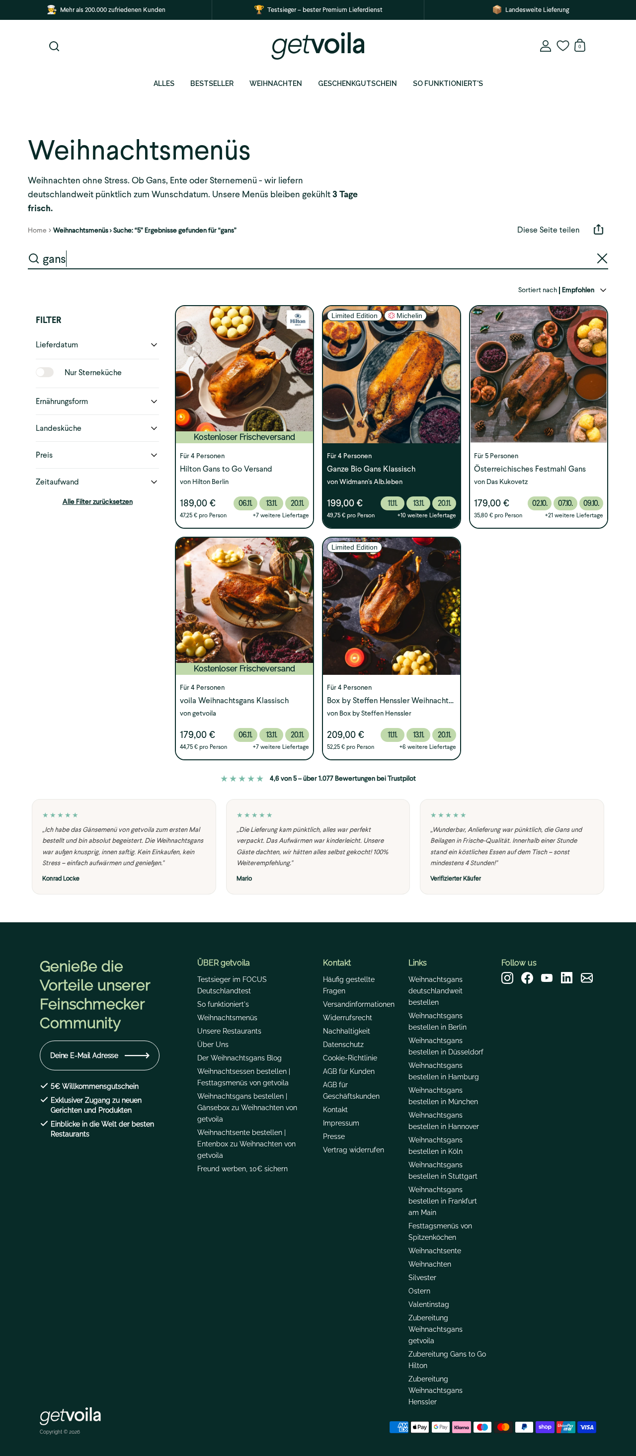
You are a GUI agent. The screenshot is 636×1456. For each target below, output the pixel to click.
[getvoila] (317, 46)
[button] (97, 345)
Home (37, 230)
